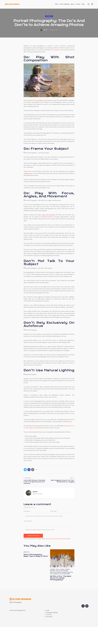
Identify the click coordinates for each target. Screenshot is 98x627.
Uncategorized (65, 573)
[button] (36, 469)
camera (70, 456)
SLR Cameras (54, 573)
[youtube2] (86, 606)
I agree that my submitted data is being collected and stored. (39, 529)
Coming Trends (64, 569)
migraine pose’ (28, 173)
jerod (35, 492)
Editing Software (62, 570)
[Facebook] (29, 469)
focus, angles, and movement (46, 214)
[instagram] (83, 606)
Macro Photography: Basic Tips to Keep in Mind (36, 555)
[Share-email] (32, 469)
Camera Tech (54, 569)
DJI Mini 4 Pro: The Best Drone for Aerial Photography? (60, 578)
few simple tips (56, 50)
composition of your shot (43, 100)
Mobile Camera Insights (64, 572)
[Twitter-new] (25, 469)
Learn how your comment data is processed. (57, 538)
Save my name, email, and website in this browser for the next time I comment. (44, 516)
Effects (49, 16)
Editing (52, 570)
